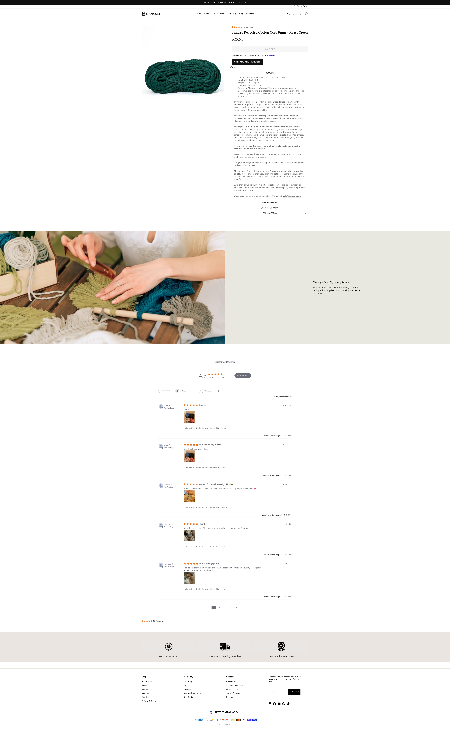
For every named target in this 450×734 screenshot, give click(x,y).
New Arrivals (147, 689)
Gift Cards (188, 697)
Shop (207, 14)
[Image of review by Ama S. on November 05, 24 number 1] (189, 417)
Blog (241, 14)
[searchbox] (167, 391)
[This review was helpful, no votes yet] (284, 436)
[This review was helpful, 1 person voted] (284, 475)
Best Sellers (219, 14)
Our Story (232, 14)
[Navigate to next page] (242, 607)
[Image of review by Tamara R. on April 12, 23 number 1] (189, 535)
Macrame (146, 693)
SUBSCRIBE (294, 692)
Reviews (229, 697)
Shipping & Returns (234, 685)
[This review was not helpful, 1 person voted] (289, 515)
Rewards (250, 14)
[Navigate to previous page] (208, 607)
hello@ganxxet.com (292, 196)
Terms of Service (233, 693)
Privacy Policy (232, 689)
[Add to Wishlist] (234, 66)
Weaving (145, 697)
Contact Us (231, 681)
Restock (145, 685)
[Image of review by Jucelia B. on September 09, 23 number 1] (189, 496)
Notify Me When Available (247, 62)
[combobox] (190, 391)
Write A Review (243, 375)
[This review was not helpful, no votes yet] (289, 436)
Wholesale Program (192, 693)
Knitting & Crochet (149, 701)
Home (198, 14)
